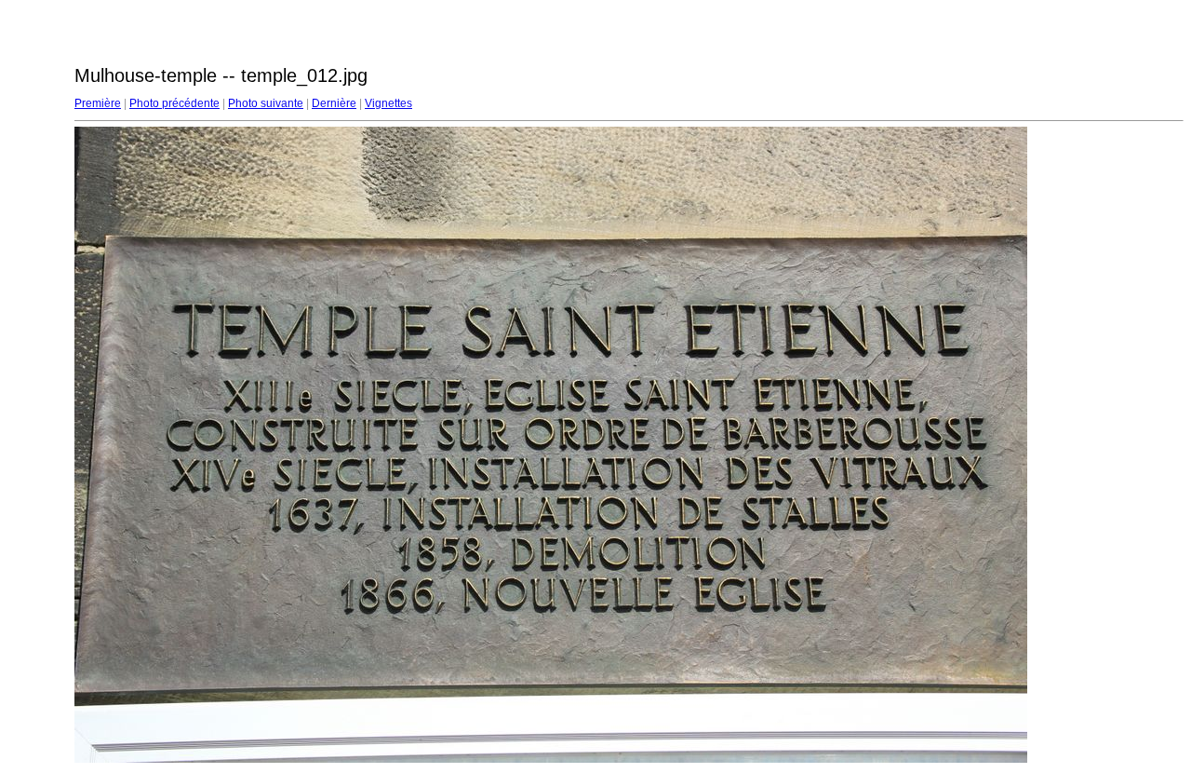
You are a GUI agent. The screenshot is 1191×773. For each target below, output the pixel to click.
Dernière (334, 103)
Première (97, 103)
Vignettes (388, 103)
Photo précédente (174, 103)
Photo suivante (265, 103)
